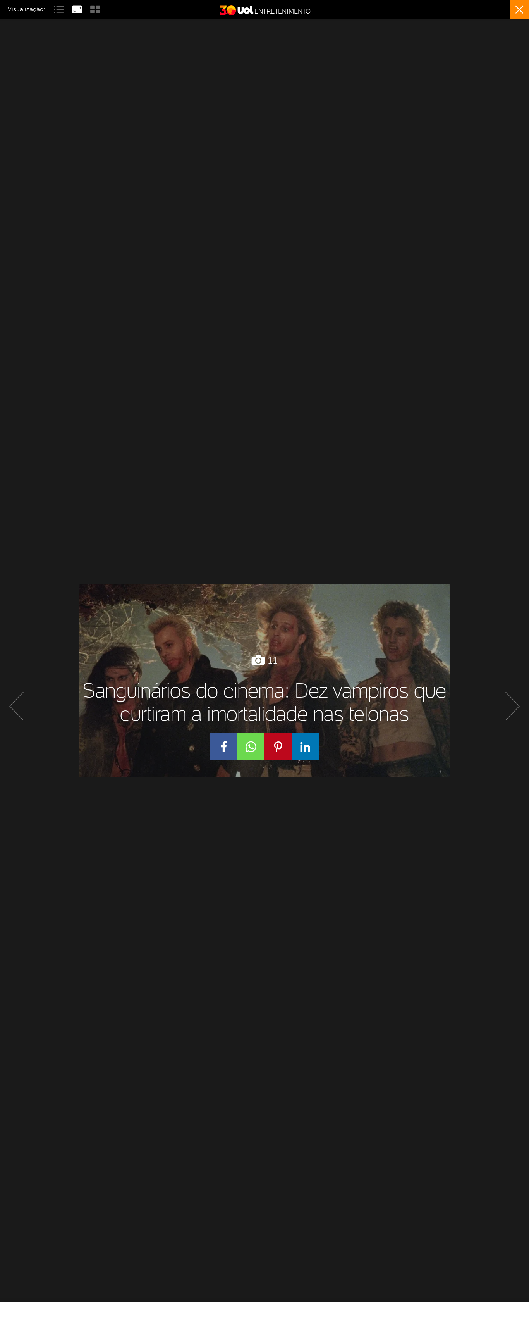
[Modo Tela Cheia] (78, 8)
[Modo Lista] (60, 8)
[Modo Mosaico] (95, 8)
